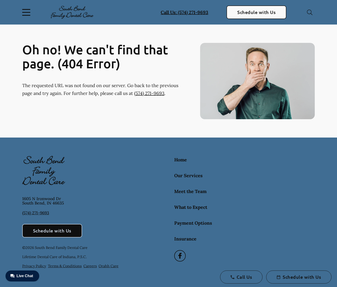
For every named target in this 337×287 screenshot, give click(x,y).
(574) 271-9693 (149, 93)
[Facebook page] (180, 256)
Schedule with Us (256, 12)
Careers (90, 266)
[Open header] (27, 12)
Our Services (188, 175)
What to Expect (190, 207)
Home (180, 160)
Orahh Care (109, 266)
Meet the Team (190, 191)
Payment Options (193, 223)
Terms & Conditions (65, 266)
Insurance (185, 239)
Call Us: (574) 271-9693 (184, 12)
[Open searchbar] (310, 12)
